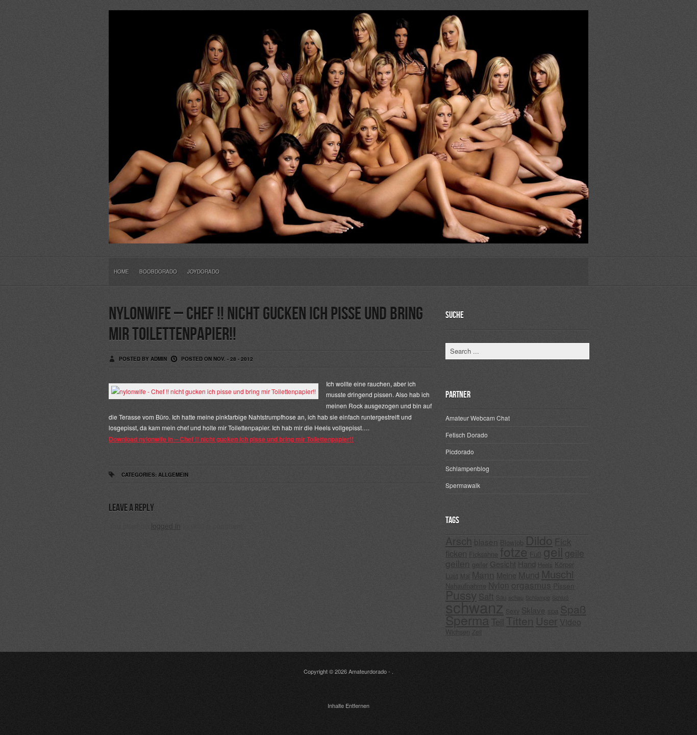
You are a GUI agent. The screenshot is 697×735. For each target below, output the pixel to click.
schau (516, 597)
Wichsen (457, 631)
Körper (564, 564)
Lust (451, 575)
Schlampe (538, 597)
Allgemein (173, 474)
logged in (166, 526)
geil (553, 551)
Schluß (560, 597)
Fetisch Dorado (466, 434)
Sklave (533, 610)
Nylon (498, 585)
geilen (457, 563)
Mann (483, 574)
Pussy (461, 594)
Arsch (458, 540)
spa (552, 611)
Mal (465, 576)
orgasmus (531, 584)
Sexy (512, 610)
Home (121, 271)
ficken (456, 553)
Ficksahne (483, 554)
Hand (527, 563)
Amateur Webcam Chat (477, 417)
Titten (520, 620)
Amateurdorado (367, 671)
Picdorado (459, 451)
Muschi (557, 573)
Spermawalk (462, 485)
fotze (514, 551)
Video (570, 622)
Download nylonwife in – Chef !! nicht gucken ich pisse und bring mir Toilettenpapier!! (231, 439)
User (547, 621)
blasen (486, 541)
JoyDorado (203, 271)
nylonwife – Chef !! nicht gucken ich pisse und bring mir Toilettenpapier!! (266, 324)
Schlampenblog (467, 468)
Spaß (573, 609)
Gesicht (503, 563)
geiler (480, 564)
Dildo (539, 540)
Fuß (535, 554)
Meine (506, 575)
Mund (528, 575)
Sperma (467, 620)
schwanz (474, 607)
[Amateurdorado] (348, 235)
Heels (545, 564)
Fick (563, 541)
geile (574, 553)
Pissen (564, 585)
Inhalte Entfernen (348, 705)
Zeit (477, 632)
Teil (497, 622)
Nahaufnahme (465, 586)
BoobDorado (158, 271)
